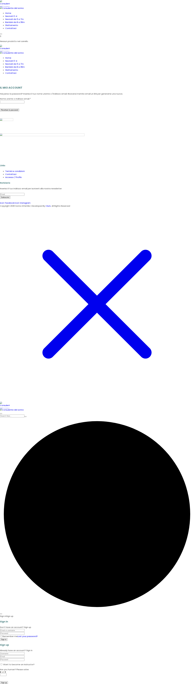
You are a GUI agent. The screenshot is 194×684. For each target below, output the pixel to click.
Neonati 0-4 (11, 16)
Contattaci (10, 28)
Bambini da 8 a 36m (15, 22)
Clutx (48, 206)
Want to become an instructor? (18, 664)
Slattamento (11, 25)
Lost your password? (28, 636)
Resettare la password (9, 110)
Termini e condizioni (15, 171)
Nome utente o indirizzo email (15, 98)
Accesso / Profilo (13, 177)
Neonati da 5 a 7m (14, 19)
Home (8, 13)
